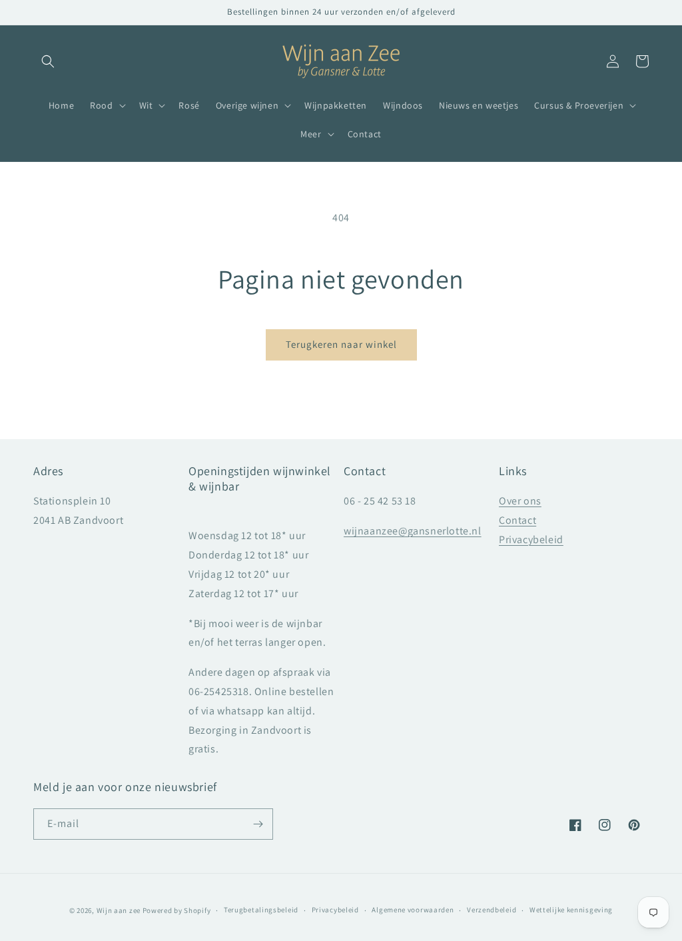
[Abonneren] (257, 824)
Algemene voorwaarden (413, 909)
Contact (517, 520)
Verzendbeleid (491, 909)
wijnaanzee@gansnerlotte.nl (413, 531)
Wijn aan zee (119, 910)
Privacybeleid (531, 539)
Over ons (520, 501)
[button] (48, 61)
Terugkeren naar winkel (341, 344)
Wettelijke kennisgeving (571, 909)
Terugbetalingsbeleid (261, 909)
